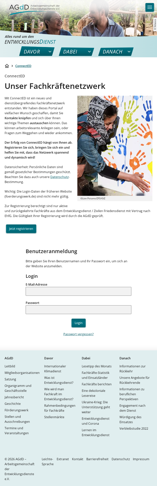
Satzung (10, 379)
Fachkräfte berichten (97, 384)
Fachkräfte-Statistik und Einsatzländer (95, 375)
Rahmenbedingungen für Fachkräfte (59, 408)
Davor (48, 358)
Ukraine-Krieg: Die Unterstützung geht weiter (96, 407)
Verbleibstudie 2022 (133, 428)
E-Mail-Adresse (36, 284)
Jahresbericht (14, 397)
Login (79, 323)
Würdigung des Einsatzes (130, 419)
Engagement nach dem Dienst (132, 408)
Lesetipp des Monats (97, 366)
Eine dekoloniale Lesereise (93, 393)
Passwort (32, 303)
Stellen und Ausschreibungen (17, 419)
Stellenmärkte (54, 417)
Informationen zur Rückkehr (132, 368)
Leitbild (10, 366)
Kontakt (77, 459)
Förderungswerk (16, 410)
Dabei (86, 358)
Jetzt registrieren (21, 229)
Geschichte (13, 404)
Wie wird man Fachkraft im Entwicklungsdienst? (58, 394)
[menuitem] (32, 51)
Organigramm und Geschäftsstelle (18, 388)
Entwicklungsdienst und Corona (96, 421)
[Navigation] (150, 7)
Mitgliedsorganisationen (22, 373)
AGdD (9, 358)
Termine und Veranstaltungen (17, 430)
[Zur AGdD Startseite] (32, 7)
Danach (125, 358)
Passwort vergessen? (78, 334)
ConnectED (23, 66)
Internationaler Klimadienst (55, 368)
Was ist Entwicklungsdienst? (58, 380)
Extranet (63, 459)
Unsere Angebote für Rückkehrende (134, 380)
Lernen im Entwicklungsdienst (96, 432)
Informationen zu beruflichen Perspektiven (131, 394)
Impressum (141, 459)
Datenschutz (59, 177)
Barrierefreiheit (97, 459)
